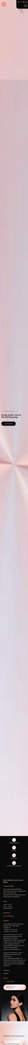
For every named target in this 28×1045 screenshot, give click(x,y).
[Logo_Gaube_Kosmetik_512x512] (4, 2)
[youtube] (23, 2)
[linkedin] (26, 2)
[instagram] (18, 2)
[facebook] (21, 2)
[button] (2, 1042)
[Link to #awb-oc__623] (25, 5)
